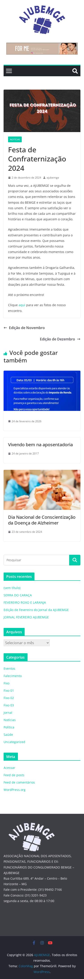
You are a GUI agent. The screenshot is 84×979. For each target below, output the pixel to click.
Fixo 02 (9, 698)
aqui (22, 305)
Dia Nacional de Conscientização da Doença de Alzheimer (41, 520)
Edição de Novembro (27, 327)
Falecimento (13, 676)
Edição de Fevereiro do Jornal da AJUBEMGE (36, 610)
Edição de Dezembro (57, 339)
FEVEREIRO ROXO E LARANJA (25, 602)
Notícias (15, 139)
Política (9, 727)
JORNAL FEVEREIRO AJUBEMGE (26, 617)
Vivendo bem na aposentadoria (40, 445)
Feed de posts (14, 775)
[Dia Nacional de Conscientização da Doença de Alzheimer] (42, 472)
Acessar (9, 768)
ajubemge (53, 177)
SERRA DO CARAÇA (18, 595)
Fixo (6, 683)
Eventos (9, 668)
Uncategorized (14, 742)
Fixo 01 (9, 690)
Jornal (8, 712)
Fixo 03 (9, 705)
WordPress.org (15, 790)
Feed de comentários (19, 782)
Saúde (8, 734)
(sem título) (12, 588)
